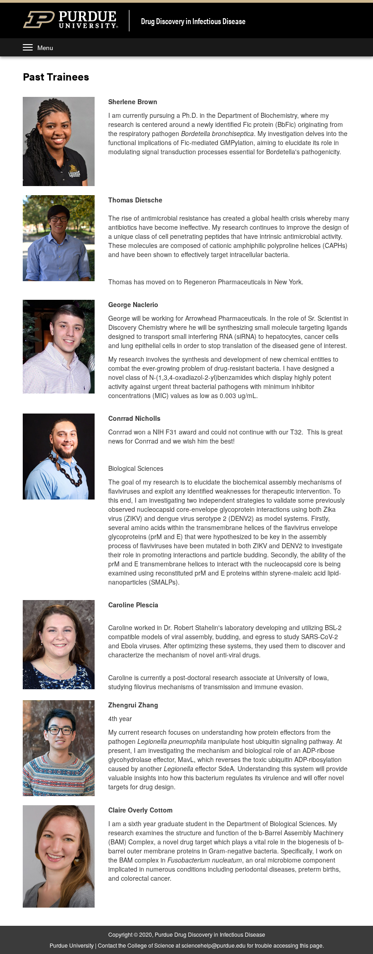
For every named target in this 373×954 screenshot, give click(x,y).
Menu (45, 47)
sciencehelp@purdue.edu (213, 945)
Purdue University (72, 945)
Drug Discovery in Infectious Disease (193, 20)
